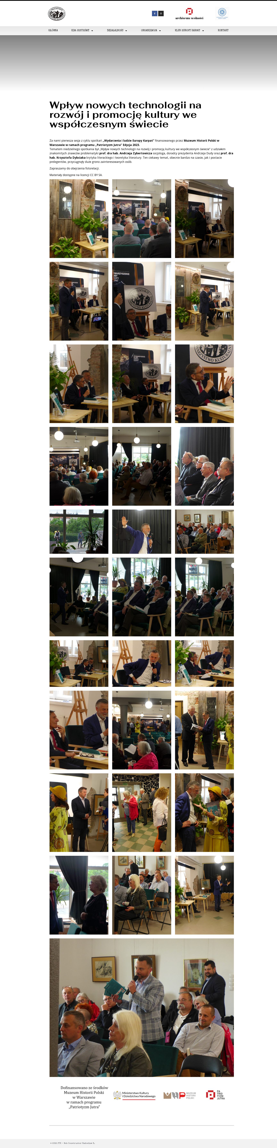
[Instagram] (161, 13)
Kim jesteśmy (80, 30)
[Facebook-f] (154, 13)
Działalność (115, 30)
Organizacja (149, 30)
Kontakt (223, 30)
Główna (53, 30)
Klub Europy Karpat (187, 30)
